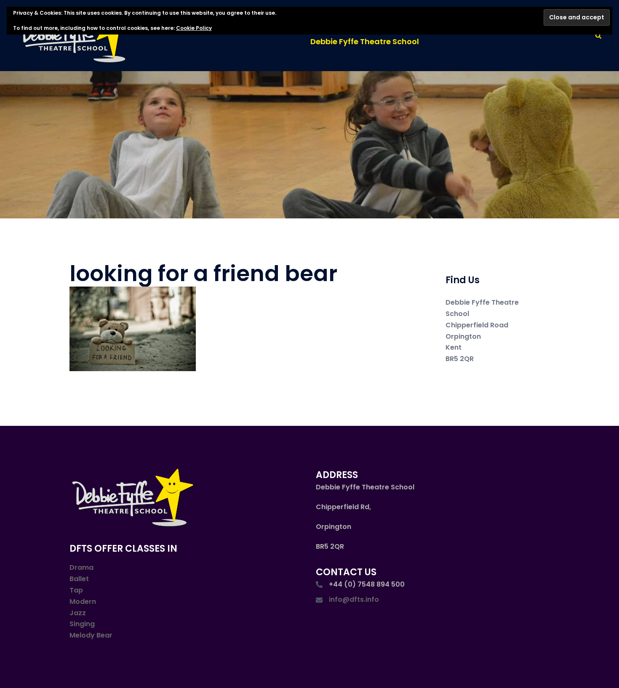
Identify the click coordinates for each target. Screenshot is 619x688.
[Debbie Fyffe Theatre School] (75, 35)
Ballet (79, 579)
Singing (82, 624)
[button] (598, 35)
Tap (76, 590)
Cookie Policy (194, 28)
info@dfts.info (354, 599)
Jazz (77, 613)
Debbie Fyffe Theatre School (364, 41)
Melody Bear (90, 635)
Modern (82, 601)
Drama (81, 567)
